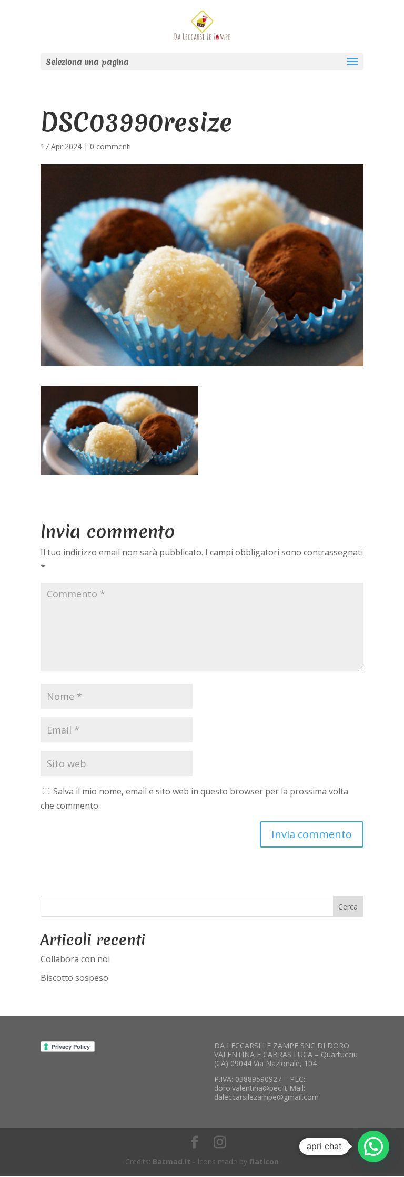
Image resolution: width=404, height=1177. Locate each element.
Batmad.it (171, 1161)
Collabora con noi (75, 959)
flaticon (264, 1161)
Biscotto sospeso (74, 978)
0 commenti (110, 146)
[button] (373, 1146)
